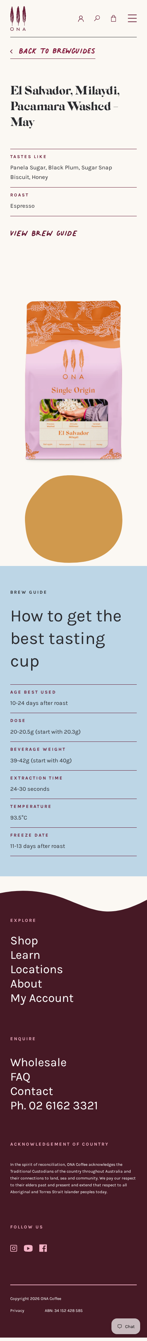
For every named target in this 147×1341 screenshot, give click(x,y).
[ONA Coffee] (18, 18)
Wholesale (38, 1062)
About (26, 984)
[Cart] (113, 18)
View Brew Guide (43, 231)
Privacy (17, 1310)
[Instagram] (13, 1248)
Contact (31, 1091)
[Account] (81, 18)
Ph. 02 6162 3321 (54, 1105)
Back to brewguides (57, 49)
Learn (25, 955)
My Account (42, 998)
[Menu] (132, 18)
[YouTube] (28, 1248)
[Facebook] (43, 1248)
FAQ (20, 1077)
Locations (36, 969)
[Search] (97, 18)
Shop (24, 940)
